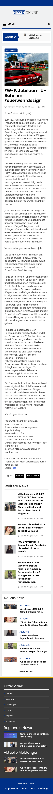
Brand (19, 475)
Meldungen (11, 50)
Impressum (11, 788)
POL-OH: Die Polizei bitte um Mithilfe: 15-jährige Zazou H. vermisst (31, 527)
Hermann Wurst (13, 106)
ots (14, 468)
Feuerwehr (33, 475)
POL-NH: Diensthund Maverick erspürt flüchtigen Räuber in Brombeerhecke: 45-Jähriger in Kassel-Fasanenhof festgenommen (29, 572)
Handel (9, 693)
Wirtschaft (10, 721)
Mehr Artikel (27, 671)
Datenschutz (28, 788)
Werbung (43, 788)
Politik (8, 710)
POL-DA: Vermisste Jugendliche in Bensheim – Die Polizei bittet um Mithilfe (33, 546)
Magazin (10, 699)
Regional (10, 715)
